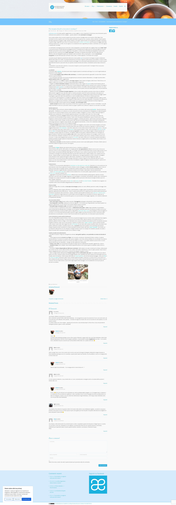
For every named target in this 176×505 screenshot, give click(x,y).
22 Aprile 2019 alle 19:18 (58, 405)
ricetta (57, 88)
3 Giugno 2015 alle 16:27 (58, 375)
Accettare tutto (26, 499)
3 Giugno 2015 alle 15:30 (60, 364)
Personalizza (9, 499)
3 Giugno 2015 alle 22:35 (60, 389)
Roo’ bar (100, 129)
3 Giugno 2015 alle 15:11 (58, 349)
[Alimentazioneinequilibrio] (57, 7)
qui (81, 58)
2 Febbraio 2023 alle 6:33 (59, 420)
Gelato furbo (103, 298)
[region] (18, 494)
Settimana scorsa (53, 33)
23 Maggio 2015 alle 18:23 (59, 313)
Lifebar (53, 131)
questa (88, 83)
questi (57, 86)
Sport (83, 30)
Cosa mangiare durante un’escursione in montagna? (63, 29)
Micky (55, 419)
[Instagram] (126, 1)
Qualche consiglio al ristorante (56, 298)
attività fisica (54, 284)
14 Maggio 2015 (61, 30)
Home (96, 21)
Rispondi (105, 326)
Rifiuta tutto (17, 499)
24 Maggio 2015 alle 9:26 (60, 332)
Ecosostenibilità (102, 21)
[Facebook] (125, 1)
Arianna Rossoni (53, 30)
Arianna (57, 331)
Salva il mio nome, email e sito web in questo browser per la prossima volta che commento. (69, 462)
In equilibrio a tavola (77, 30)
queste (99, 128)
